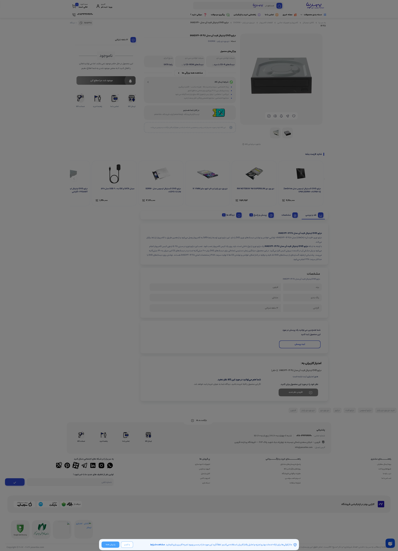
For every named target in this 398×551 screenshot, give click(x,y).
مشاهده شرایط (157, 544)
